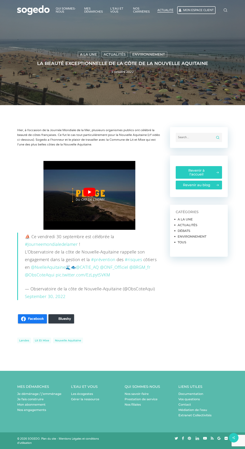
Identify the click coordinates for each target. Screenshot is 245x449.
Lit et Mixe (42, 340)
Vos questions (189, 399)
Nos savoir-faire (137, 394)
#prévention (103, 259)
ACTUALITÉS (115, 54)
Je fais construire (30, 399)
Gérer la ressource (85, 399)
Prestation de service (141, 399)
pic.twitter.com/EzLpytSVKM (83, 275)
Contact (184, 404)
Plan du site (48, 438)
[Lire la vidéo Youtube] (89, 192)
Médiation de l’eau (192, 410)
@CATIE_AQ (87, 267)
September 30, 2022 (45, 296)
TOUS (182, 242)
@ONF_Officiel (114, 267)
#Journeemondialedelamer (51, 244)
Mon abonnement (31, 404)
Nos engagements (31, 410)
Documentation (190, 394)
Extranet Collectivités (195, 415)
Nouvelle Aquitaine (68, 340)
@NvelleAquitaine (48, 267)
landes (24, 340)
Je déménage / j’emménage (39, 394)
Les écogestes (82, 394)
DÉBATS (184, 231)
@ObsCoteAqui (40, 275)
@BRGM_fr (139, 267)
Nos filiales (133, 404)
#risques (133, 259)
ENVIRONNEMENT (148, 54)
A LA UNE (88, 54)
